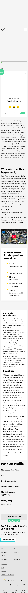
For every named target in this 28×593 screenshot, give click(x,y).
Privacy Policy (5, 591)
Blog (2, 567)
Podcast (3, 571)
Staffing (16, 549)
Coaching (16, 552)
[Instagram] (17, 585)
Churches (4, 549)
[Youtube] (24, 585)
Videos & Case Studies (7, 574)
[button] (5, 113)
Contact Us (17, 559)
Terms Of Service (14, 591)
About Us (3, 555)
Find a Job (17, 555)
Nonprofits (4, 552)
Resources (4, 564)
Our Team (4, 559)
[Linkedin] (10, 585)
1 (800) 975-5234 (23, 591)
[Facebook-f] (4, 585)
